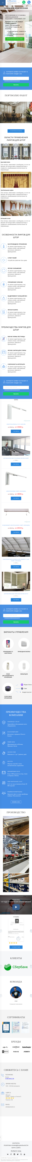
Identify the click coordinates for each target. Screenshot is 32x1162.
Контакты (16, 1143)
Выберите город (16, 1151)
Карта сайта (16, 1147)
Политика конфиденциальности (16, 1145)
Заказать (24, 4)
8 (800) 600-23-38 (9, 1078)
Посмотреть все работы (16, 130)
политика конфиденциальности (12, 80)
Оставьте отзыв (16, 947)
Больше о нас (16, 801)
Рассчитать (16, 431)
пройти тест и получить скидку (15, 38)
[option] (16, 34)
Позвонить (29, 4)
